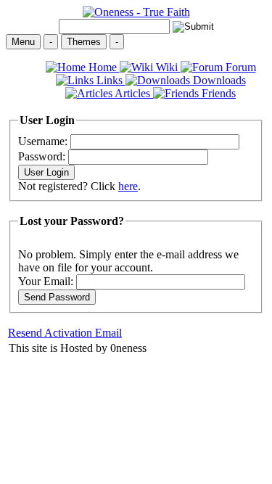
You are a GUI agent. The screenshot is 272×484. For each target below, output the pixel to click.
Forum (239, 67)
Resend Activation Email (65, 333)
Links (109, 80)
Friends (217, 93)
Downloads (218, 80)
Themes (84, 41)
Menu (23, 41)
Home (103, 67)
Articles (132, 93)
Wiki (167, 67)
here (128, 186)
